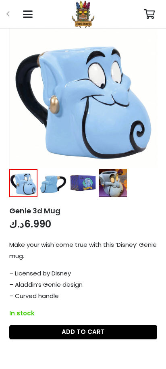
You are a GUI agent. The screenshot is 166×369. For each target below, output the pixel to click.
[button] (27, 14)
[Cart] (149, 14)
